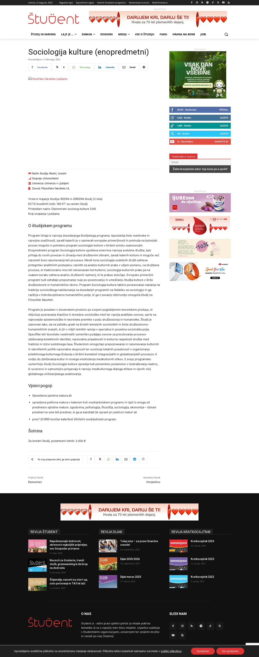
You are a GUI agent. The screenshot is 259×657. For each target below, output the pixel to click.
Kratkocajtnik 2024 (202, 541)
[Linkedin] (117, 459)
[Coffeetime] (200, 260)
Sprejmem (203, 651)
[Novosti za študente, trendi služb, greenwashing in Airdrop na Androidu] (37, 565)
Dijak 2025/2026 (130, 559)
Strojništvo (153, 482)
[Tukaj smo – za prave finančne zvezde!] (108, 545)
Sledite (224, 117)
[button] (226, 34)
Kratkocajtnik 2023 (202, 559)
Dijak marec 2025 (130, 576)
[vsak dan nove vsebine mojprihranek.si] (197, 97)
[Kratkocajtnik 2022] (178, 581)
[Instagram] (197, 3)
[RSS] (202, 3)
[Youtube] (223, 3)
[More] (144, 67)
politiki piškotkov (171, 651)
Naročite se (221, 141)
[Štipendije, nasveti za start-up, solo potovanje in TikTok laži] (37, 584)
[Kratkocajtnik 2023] (178, 563)
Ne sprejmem (230, 651)
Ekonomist (35, 482)
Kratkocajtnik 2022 (202, 576)
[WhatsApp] (108, 459)
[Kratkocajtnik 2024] (178, 545)
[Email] (126, 459)
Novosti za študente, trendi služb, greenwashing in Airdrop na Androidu (69, 564)
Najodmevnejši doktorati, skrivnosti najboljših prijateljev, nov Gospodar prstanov (68, 545)
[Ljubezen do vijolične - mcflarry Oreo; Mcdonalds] (200, 214)
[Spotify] (207, 3)
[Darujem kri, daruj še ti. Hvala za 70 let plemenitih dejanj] (160, 19)
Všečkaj (223, 109)
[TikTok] (213, 3)
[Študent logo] (58, 18)
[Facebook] (192, 3)
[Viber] (143, 459)
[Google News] (228, 3)
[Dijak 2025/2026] (108, 563)
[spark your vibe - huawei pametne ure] (199, 283)
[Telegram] (134, 459)
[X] (218, 3)
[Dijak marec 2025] (108, 581)
